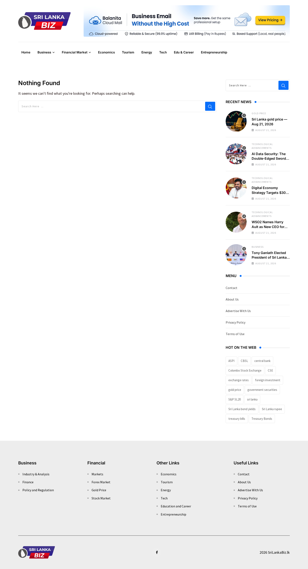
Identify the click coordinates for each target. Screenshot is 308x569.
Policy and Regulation (38, 490)
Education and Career (176, 506)
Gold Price (259, 113)
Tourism (128, 52)
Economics (106, 52)
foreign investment (267, 380)
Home (25, 52)
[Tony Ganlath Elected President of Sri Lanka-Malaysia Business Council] (236, 254)
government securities (262, 390)
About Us (232, 299)
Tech (163, 52)
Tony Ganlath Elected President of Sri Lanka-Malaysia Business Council (270, 260)
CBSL (244, 361)
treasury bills (236, 419)
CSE (270, 370)
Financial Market (74, 52)
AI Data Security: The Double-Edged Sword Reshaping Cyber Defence (269, 161)
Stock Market (101, 498)
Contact (231, 288)
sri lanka (252, 399)
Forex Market (101, 482)
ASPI (231, 361)
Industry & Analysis (35, 474)
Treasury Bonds (261, 419)
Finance (28, 482)
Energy (146, 52)
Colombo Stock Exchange (244, 370)
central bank (262, 361)
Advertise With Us (238, 311)
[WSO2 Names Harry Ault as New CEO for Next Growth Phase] (236, 222)
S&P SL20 (234, 399)
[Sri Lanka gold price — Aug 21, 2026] (236, 121)
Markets (97, 474)
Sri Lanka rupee (272, 409)
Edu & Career (184, 52)
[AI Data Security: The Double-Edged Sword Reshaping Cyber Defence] (236, 153)
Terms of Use (235, 334)
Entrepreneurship (214, 52)
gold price (234, 390)
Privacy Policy (235, 322)
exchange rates (238, 380)
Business (44, 52)
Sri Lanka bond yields (242, 409)
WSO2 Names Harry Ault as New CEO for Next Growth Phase (268, 226)
